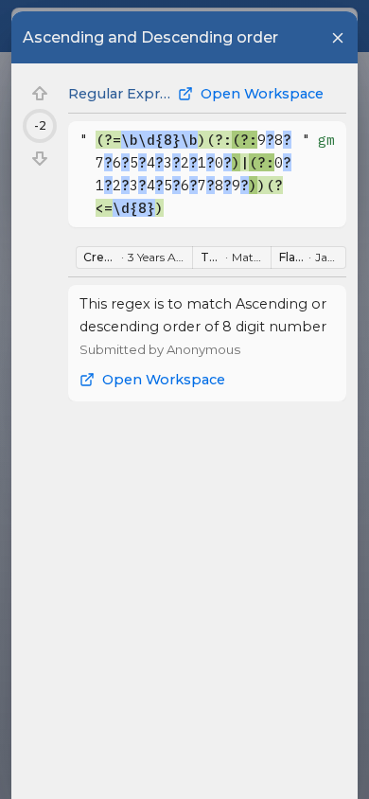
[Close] (337, 38)
